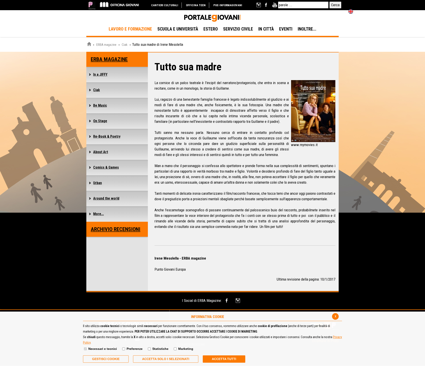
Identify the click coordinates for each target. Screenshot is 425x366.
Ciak (125, 45)
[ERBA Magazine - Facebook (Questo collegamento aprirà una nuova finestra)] (227, 300)
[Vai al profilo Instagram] (259, 5)
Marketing (185, 349)
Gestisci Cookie (106, 359)
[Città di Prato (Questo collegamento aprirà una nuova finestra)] (92, 5)
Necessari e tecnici (102, 349)
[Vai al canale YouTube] (274, 5)
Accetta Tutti (224, 359)
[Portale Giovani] (212, 18)
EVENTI (285, 29)
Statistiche (160, 349)
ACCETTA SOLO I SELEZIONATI (165, 359)
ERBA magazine (106, 45)
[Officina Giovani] (119, 4)
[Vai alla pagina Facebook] (267, 5)
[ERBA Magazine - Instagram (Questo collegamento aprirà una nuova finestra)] (238, 300)
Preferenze (135, 349)
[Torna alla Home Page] (89, 45)
